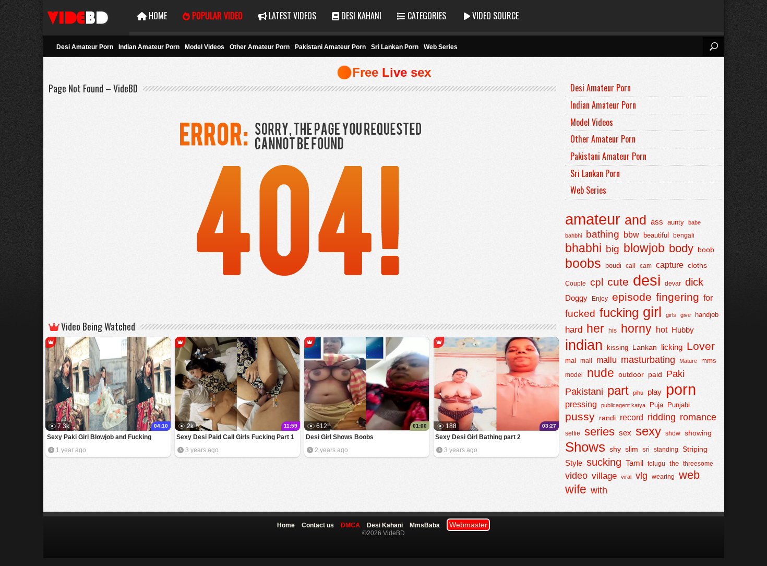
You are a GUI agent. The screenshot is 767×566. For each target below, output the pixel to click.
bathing (602, 234)
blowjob (644, 248)
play (655, 391)
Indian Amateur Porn (148, 47)
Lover (701, 346)
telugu (656, 463)
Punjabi (678, 405)
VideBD (86, 16)
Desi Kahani (360, 15)
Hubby (683, 329)
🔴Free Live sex (384, 72)
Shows (585, 447)
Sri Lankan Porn (394, 47)
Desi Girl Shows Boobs (340, 437)
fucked (580, 313)
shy (615, 449)
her (595, 328)
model (574, 374)
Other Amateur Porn (260, 47)
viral (626, 477)
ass (657, 221)
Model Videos (204, 47)
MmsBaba (425, 525)
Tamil (634, 462)
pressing (581, 404)
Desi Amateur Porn (84, 47)
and (635, 220)
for (708, 297)
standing (666, 449)
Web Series (441, 47)
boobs (583, 263)
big (612, 248)
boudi (613, 265)
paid (655, 374)
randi (607, 418)
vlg (642, 475)
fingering (677, 297)
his (612, 330)
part (618, 390)
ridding (662, 417)
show (672, 433)
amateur (592, 219)
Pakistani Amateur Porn (330, 47)
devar (673, 283)
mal (570, 360)
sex (625, 432)
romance (698, 416)
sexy (648, 431)
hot (661, 329)
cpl (596, 282)
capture (670, 265)
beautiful (656, 235)
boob (706, 249)
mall (586, 361)
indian (584, 345)
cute (618, 282)
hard (573, 330)
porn (681, 389)
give (685, 315)
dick (694, 282)
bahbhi (573, 235)
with (599, 490)
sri (646, 449)
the (674, 463)
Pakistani (584, 391)
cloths (697, 265)
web (689, 474)
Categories (425, 15)
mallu (606, 360)
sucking (603, 462)
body (681, 248)
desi (647, 280)
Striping (695, 449)
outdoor (631, 374)
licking (671, 347)
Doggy (576, 297)
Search (713, 46)
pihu (638, 393)
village (604, 476)
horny (636, 328)
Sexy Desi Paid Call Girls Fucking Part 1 (235, 437)
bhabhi (583, 248)
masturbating (648, 359)
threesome (698, 463)
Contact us (318, 525)
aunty (675, 222)
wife (575, 489)
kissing (617, 347)
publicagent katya (623, 405)
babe (694, 222)
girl (652, 312)
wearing (663, 476)
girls (671, 315)
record (631, 417)
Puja (656, 405)
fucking (619, 312)
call (631, 265)
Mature (688, 361)
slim (631, 449)
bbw (631, 234)
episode (632, 297)
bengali (683, 235)
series (599, 431)
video (576, 475)
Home (157, 15)
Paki (675, 374)
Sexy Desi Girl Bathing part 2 (478, 437)
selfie (572, 433)
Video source (494, 15)
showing (698, 433)
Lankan (644, 347)
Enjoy (600, 298)
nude (600, 373)
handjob (706, 315)
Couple (575, 283)
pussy (580, 416)
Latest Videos (291, 15)
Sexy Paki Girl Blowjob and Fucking (99, 437)
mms (708, 360)
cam (646, 265)
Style (573, 462)
